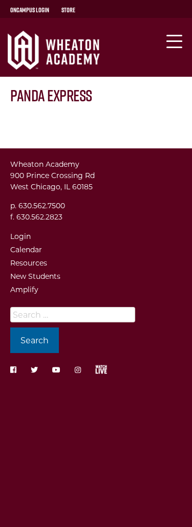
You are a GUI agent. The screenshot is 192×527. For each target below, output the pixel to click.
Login (20, 236)
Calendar (26, 249)
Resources (28, 263)
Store (68, 9)
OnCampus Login (29, 9)
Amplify (24, 289)
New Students (35, 276)
